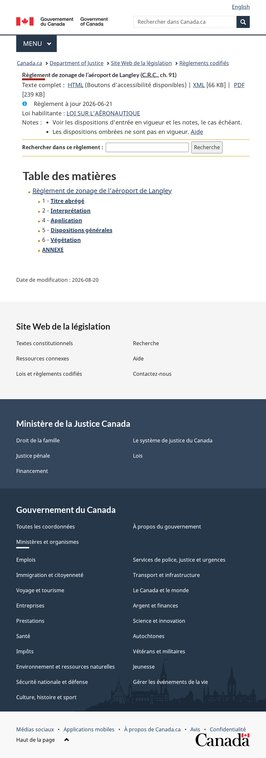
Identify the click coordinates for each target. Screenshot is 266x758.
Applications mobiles (89, 729)
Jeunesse (144, 666)
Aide (197, 132)
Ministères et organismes (47, 541)
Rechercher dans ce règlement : (62, 147)
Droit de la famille (38, 440)
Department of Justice (76, 63)
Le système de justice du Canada (172, 440)
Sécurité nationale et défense (52, 682)
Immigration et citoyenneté (49, 575)
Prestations (30, 620)
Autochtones (148, 636)
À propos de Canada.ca (152, 729)
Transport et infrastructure (166, 575)
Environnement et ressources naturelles (65, 666)
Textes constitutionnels (44, 343)
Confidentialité (228, 729)
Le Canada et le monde (161, 590)
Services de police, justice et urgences (179, 559)
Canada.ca (29, 63)
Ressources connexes (42, 358)
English (241, 6)
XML (199, 85)
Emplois (26, 559)
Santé (23, 636)
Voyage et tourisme (40, 590)
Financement (32, 471)
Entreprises (30, 605)
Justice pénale (33, 455)
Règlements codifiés (204, 63)
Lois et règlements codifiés (49, 373)
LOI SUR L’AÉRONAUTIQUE (103, 113)
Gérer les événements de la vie (170, 682)
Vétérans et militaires (159, 651)
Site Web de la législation (141, 63)
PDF (239, 85)
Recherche (146, 343)
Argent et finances (155, 605)
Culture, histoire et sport (46, 697)
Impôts (25, 651)
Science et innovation (159, 620)
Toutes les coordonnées (45, 526)
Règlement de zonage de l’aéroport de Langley (102, 190)
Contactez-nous (152, 373)
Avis (195, 729)
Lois (138, 455)
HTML (75, 85)
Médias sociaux (35, 729)
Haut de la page (36, 739)
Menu (40, 43)
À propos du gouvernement (167, 526)
